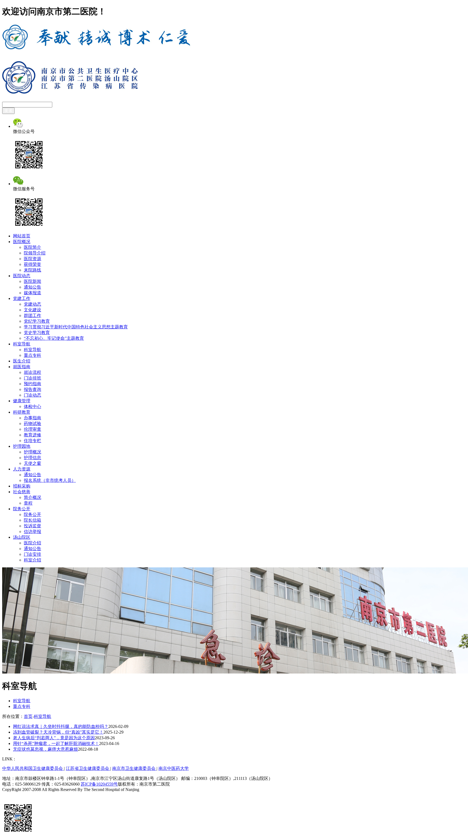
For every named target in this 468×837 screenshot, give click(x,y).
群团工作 (32, 315)
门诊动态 (32, 395)
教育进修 (32, 435)
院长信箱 (32, 520)
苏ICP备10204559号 (99, 784)
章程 (28, 503)
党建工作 (21, 298)
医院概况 (21, 241)
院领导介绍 (35, 253)
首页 (28, 716)
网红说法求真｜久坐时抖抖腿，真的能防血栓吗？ (60, 726)
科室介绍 (32, 560)
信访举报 (32, 531)
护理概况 (32, 452)
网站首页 (21, 236)
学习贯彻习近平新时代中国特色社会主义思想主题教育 (76, 327)
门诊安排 (32, 554)
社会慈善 (21, 491)
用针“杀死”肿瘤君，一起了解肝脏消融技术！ (56, 743)
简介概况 (32, 497)
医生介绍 (21, 361)
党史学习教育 (37, 332)
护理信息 (32, 457)
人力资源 (21, 469)
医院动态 (21, 275)
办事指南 (32, 418)
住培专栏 (32, 440)
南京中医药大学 (173, 768)
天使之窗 (32, 463)
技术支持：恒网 (17, 794)
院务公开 (21, 508)
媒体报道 (32, 292)
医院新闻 (32, 281)
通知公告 (32, 287)
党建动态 (32, 304)
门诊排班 (32, 378)
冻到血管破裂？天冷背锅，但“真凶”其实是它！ (58, 732)
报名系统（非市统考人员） (50, 480)
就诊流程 (32, 372)
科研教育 (21, 412)
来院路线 (32, 270)
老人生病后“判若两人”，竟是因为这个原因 (54, 737)
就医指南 (21, 366)
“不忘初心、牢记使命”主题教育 (54, 338)
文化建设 (32, 310)
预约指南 (32, 383)
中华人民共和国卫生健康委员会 (33, 768)
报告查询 (32, 389)
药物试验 (32, 423)
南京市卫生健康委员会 (134, 768)
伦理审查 (32, 429)
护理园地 (21, 446)
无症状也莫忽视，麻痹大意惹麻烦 (45, 749)
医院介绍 (32, 543)
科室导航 (21, 344)
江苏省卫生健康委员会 (88, 768)
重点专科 (32, 355)
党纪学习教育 (37, 321)
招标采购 (21, 486)
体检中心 (32, 406)
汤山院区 (21, 537)
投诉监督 (32, 526)
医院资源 (32, 258)
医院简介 (32, 247)
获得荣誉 (32, 264)
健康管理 (21, 400)
